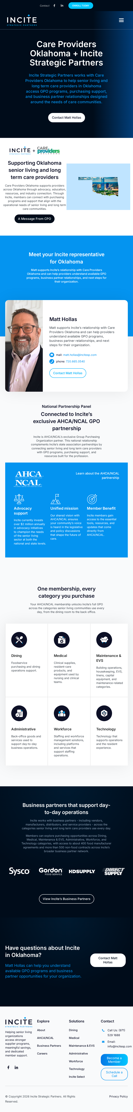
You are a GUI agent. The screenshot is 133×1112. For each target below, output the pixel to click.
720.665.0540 (75, 361)
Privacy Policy (118, 1096)
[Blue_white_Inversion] (22, 16)
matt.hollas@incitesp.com (80, 355)
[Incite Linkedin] (62, 5)
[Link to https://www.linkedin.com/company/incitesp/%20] (16, 1068)
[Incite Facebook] (54, 5)
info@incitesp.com (120, 1046)
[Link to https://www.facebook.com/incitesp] (8, 1067)
